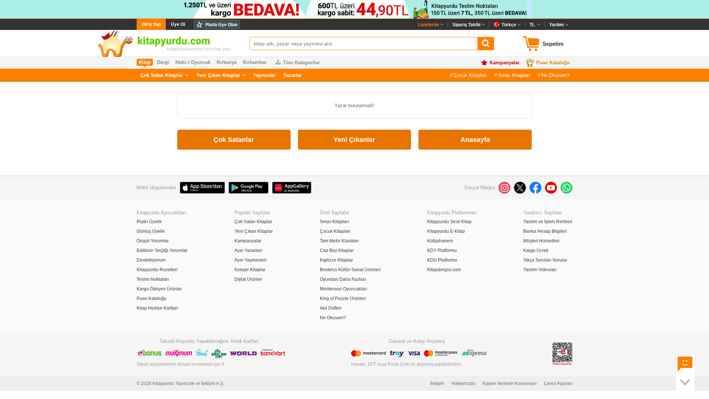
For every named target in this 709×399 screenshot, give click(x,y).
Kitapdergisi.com (444, 269)
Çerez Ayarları (558, 383)
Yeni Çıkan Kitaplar (218, 75)
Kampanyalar (505, 62)
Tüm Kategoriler (301, 62)
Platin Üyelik (149, 221)
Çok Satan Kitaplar (161, 75)
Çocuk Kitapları (470, 75)
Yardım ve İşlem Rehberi (547, 221)
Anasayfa (475, 139)
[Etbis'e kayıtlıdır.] (562, 354)
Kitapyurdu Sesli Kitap (449, 221)
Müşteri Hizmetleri (541, 240)
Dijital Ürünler (248, 279)
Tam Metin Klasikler (339, 240)
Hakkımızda (463, 383)
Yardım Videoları (539, 269)
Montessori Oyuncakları (343, 288)
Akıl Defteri (331, 308)
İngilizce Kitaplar (336, 260)
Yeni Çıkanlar (354, 139)
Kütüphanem (440, 240)
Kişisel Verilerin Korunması (510, 383)
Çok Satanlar (233, 139)
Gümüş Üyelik (151, 231)
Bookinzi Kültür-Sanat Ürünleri (350, 269)
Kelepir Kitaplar (250, 269)
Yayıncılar (264, 75)
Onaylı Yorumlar (153, 240)
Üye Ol (178, 24)
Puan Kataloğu (553, 62)
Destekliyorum (151, 260)
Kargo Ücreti (535, 250)
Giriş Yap (151, 24)
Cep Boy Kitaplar (337, 250)
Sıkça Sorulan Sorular (545, 260)
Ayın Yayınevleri (250, 260)
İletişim (437, 383)
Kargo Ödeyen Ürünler (159, 288)
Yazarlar (292, 75)
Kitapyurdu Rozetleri (157, 269)
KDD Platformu (442, 260)
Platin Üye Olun (221, 24)
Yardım (556, 24)
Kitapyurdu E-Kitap (446, 231)
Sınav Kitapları (514, 75)
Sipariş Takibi (466, 24)
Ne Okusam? (555, 75)
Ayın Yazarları (248, 250)
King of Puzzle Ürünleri (343, 298)
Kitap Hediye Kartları (157, 308)
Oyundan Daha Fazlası (343, 279)
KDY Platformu (442, 250)
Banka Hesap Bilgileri (545, 231)
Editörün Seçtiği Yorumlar (162, 250)
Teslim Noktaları (153, 279)
